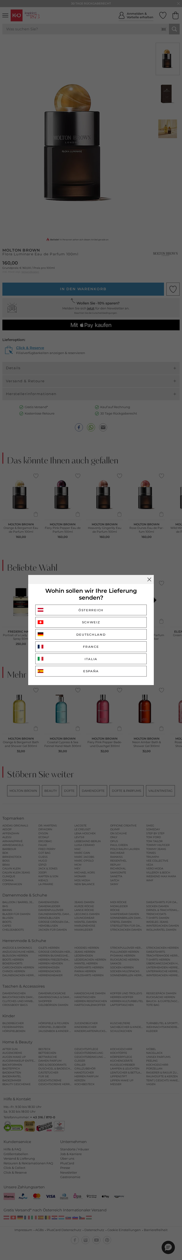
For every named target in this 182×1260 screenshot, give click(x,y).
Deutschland (91, 634)
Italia (91, 659)
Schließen (149, 579)
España (91, 671)
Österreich (91, 610)
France (91, 647)
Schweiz (91, 622)
